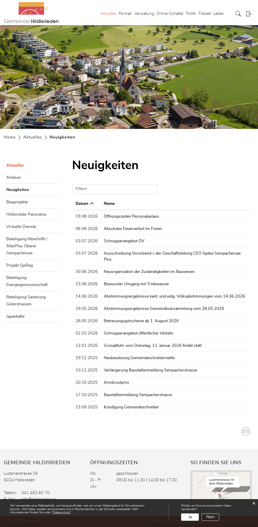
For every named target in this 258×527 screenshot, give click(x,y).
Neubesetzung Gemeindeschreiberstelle (139, 358)
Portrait (125, 14)
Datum (82, 204)
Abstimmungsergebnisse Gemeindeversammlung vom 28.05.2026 (164, 309)
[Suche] (238, 13)
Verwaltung (144, 14)
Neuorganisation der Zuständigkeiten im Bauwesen (149, 272)
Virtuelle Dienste (21, 227)
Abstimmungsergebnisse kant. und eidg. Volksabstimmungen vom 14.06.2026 (174, 296)
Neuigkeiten (30, 190)
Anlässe (13, 177)
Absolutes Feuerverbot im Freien (133, 229)
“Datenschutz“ (61, 512)
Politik (191, 14)
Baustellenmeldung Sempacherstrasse (138, 395)
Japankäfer (15, 316)
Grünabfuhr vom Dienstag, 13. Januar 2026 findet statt (153, 346)
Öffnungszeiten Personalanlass (131, 216)
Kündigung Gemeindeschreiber (131, 407)
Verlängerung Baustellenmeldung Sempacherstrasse (150, 370)
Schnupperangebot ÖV (124, 241)
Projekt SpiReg (19, 265)
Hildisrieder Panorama (26, 214)
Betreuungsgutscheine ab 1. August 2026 (141, 321)
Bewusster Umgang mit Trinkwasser (136, 284)
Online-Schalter (169, 14)
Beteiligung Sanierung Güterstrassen (26, 300)
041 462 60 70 (35, 493)
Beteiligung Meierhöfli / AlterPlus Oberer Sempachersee (26, 246)
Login (250, 13)
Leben (218, 14)
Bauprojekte (17, 202)
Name (109, 204)
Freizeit (205, 14)
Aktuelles (108, 14)
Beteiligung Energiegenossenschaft (27, 281)
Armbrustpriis (116, 382)
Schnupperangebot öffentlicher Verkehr (139, 333)
